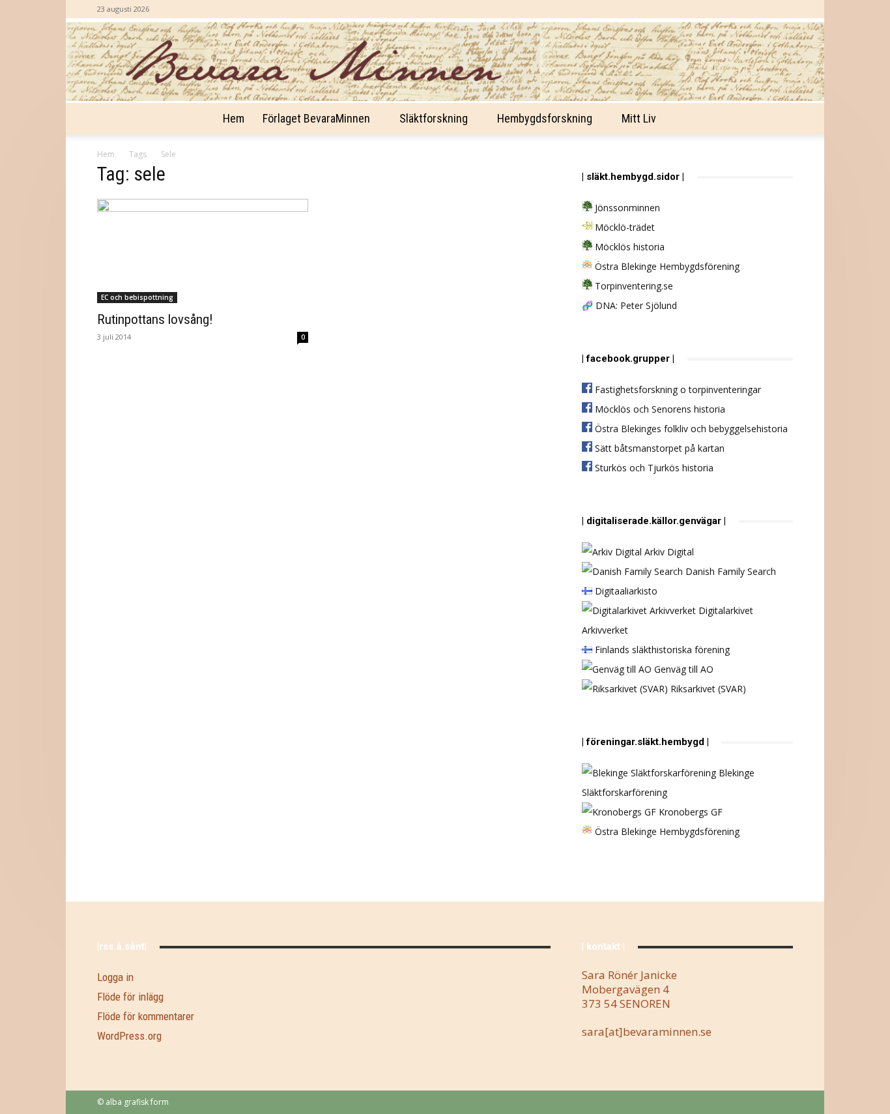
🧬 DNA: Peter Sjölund (629, 305)
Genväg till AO (682, 669)
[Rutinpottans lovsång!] (202, 251)
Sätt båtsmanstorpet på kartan (658, 448)
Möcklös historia (628, 247)
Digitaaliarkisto (624, 591)
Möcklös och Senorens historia (658, 409)
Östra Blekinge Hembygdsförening (665, 266)
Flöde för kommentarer (145, 1016)
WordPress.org (129, 1035)
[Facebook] (783, 9)
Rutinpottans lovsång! (155, 319)
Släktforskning (433, 118)
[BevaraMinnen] (445, 61)
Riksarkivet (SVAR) (707, 688)
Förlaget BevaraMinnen (316, 118)
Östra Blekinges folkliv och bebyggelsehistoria (690, 428)
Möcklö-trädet (623, 227)
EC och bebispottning (137, 297)
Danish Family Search (729, 571)
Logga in (115, 977)
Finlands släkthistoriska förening (661, 649)
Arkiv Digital (668, 552)
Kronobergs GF (689, 812)
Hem (233, 118)
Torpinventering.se (632, 286)
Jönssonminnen (626, 207)
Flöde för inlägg (130, 996)
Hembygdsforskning (544, 118)
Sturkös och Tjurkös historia (652, 468)
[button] (777, 119)
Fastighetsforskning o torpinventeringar (676, 389)
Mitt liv (639, 118)
